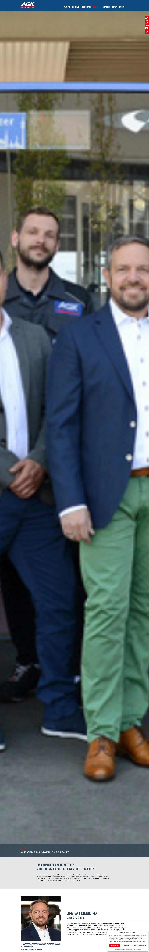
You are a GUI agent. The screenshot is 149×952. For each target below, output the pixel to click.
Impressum (138, 949)
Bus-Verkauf (106, 7)
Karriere (121, 7)
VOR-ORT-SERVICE (86, 7)
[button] (146, 932)
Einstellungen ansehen (139, 945)
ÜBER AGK (95, 7)
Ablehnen (126, 945)
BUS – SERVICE (75, 7)
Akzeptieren (114, 945)
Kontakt (114, 7)
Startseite (67, 7)
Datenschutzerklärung (120, 949)
